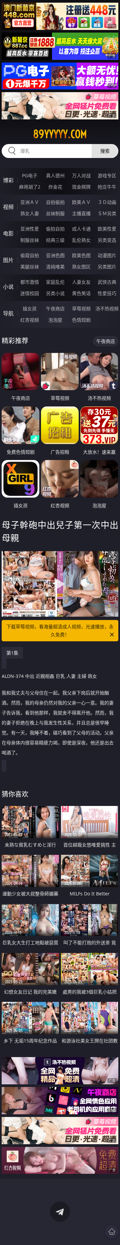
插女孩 (30, 308)
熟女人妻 (29, 213)
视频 (8, 207)
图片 (8, 260)
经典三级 (55, 240)
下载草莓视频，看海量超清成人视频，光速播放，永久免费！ (60, 630)
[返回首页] (111, 1231)
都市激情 (29, 282)
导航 (8, 313)
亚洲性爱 (29, 229)
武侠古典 (107, 282)
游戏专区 (107, 175)
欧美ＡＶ (81, 202)
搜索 (105, 151)
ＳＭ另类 (107, 213)
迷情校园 (29, 293)
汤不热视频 (107, 308)
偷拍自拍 (55, 229)
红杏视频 (29, 320)
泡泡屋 (55, 320)
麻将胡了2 (29, 187)
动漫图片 (107, 255)
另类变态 (107, 240)
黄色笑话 (81, 293)
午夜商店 (55, 308)
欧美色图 (81, 255)
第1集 (12, 653)
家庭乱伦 (55, 282)
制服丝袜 (29, 240)
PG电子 (29, 175)
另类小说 (55, 293)
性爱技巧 (107, 293)
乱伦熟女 (81, 240)
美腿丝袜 (29, 266)
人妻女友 (81, 282)
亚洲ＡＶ (29, 202)
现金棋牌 (81, 187)
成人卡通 (81, 229)
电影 (8, 233)
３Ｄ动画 (107, 202)
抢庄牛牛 (107, 187)
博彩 (8, 180)
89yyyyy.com (60, 134)
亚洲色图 (55, 255)
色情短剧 (81, 320)
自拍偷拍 (55, 202)
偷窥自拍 (29, 255)
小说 (8, 286)
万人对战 (81, 175)
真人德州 (55, 175)
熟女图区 (81, 266)
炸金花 (55, 187)
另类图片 (107, 266)
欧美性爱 (107, 229)
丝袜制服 (55, 213)
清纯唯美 (55, 266)
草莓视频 (81, 308)
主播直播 (81, 213)
